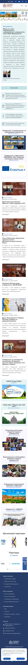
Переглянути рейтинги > (14, 133)
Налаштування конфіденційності (13, 633)
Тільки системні (21, 658)
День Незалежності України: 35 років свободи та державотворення (13, 319)
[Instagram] (22, 2)
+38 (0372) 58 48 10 (10, 628)
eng (9, 1)
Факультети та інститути (10, 581)
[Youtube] (19, 2)
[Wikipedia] (26, 2)
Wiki (5, 609)
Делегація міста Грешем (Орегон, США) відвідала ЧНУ (13, 202)
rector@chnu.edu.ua (9, 631)
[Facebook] (16, 2)
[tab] (11, 547)
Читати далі (5, 214)
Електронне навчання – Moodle (12, 614)
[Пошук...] (21, 6)
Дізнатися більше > (14, 160)
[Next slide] (26, 15)
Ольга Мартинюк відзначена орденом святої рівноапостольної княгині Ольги (13, 240)
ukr (12, 1)
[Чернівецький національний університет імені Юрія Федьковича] (7, 6)
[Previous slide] (2, 15)
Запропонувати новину (10, 579)
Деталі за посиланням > (14, 408)
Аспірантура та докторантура (11, 599)
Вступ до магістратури (9, 596)
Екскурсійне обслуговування (11, 584)
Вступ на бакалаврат (9, 594)
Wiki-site (6, 611)
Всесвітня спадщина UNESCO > (14, 511)
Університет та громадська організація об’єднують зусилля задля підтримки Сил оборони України (13, 362)
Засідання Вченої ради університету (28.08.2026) (12, 284)
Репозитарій (7, 616)
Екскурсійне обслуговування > (14, 487)
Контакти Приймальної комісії (11, 601)
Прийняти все (7, 658)
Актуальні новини (7, 197)
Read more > (14, 383)
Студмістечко (7, 586)
